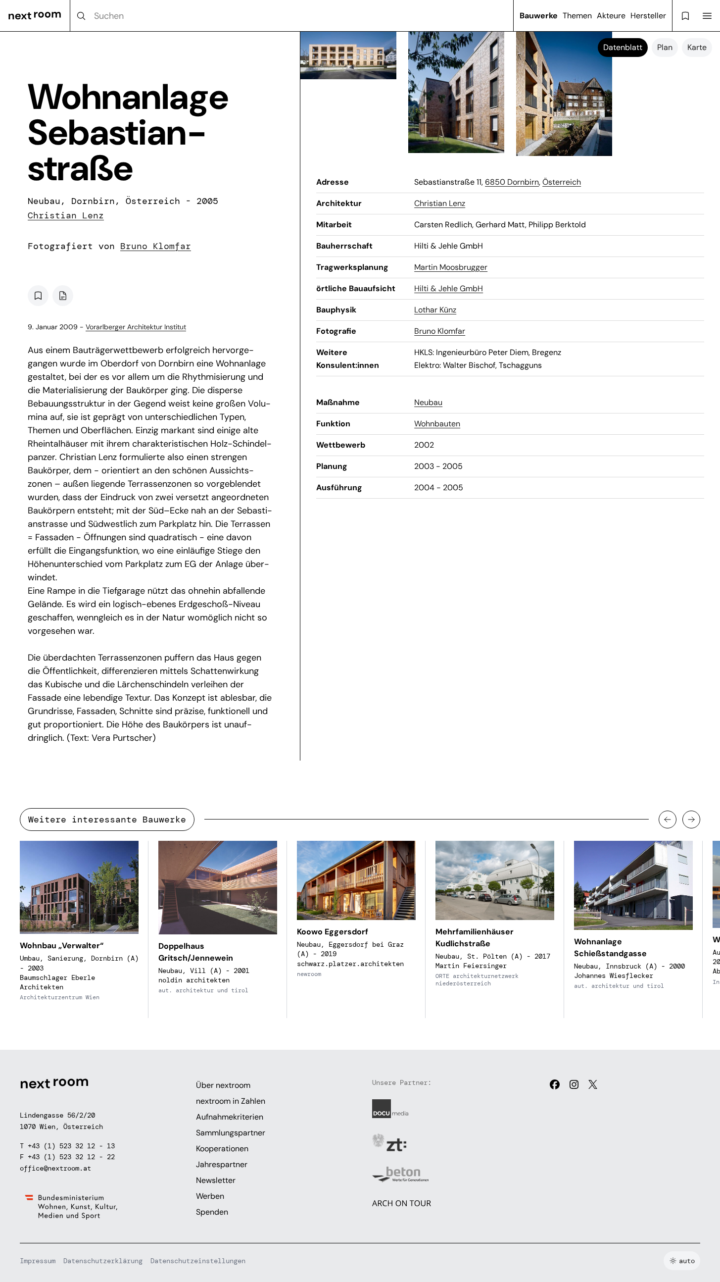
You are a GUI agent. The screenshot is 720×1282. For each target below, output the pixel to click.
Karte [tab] (697, 47)
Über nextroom (223, 1085)
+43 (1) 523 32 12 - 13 (71, 1145)
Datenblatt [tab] (622, 47)
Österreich (561, 182)
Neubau (428, 402)
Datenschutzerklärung (103, 1260)
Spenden (212, 1212)
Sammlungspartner (230, 1133)
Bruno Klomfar (155, 246)
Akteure (611, 15)
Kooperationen (222, 1148)
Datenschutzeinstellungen (197, 1260)
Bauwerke (539, 15)
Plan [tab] (664, 47)
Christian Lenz (66, 215)
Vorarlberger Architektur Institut (136, 326)
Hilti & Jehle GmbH (448, 288)
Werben (210, 1196)
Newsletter (216, 1180)
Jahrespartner (221, 1164)
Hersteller (648, 15)
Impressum (37, 1260)
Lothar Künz (435, 310)
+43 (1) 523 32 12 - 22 (71, 1156)
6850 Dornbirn (512, 182)
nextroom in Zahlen (230, 1101)
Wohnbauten (437, 423)
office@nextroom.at (55, 1168)
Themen (577, 15)
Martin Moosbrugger (450, 267)
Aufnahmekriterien (229, 1117)
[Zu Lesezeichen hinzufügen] (38, 295)
